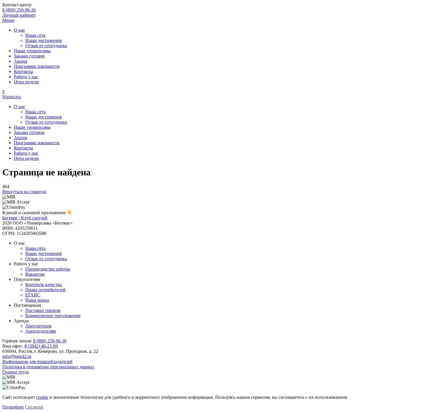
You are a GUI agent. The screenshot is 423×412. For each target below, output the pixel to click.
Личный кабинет (19, 15)
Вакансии (35, 274)
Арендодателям (40, 331)
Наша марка (37, 300)
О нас (19, 30)
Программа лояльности (37, 66)
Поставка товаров (42, 310)
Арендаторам (38, 325)
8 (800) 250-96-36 (19, 9)
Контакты (23, 71)
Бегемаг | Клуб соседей (24, 217)
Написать (11, 96)
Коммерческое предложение (53, 315)
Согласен (34, 407)
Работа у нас (26, 76)
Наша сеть (35, 35)
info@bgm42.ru (16, 356)
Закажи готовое (29, 55)
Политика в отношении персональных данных (48, 366)
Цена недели (26, 81)
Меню (8, 20)
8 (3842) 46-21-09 (41, 346)
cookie (42, 397)
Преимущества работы (47, 269)
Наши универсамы (32, 50)
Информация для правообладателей (37, 361)
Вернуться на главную (24, 191)
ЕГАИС (32, 294)
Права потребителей (45, 289)
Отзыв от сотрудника (46, 45)
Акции (20, 61)
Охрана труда (15, 371)
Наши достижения (43, 40)
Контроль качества (43, 284)
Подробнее (13, 407)
